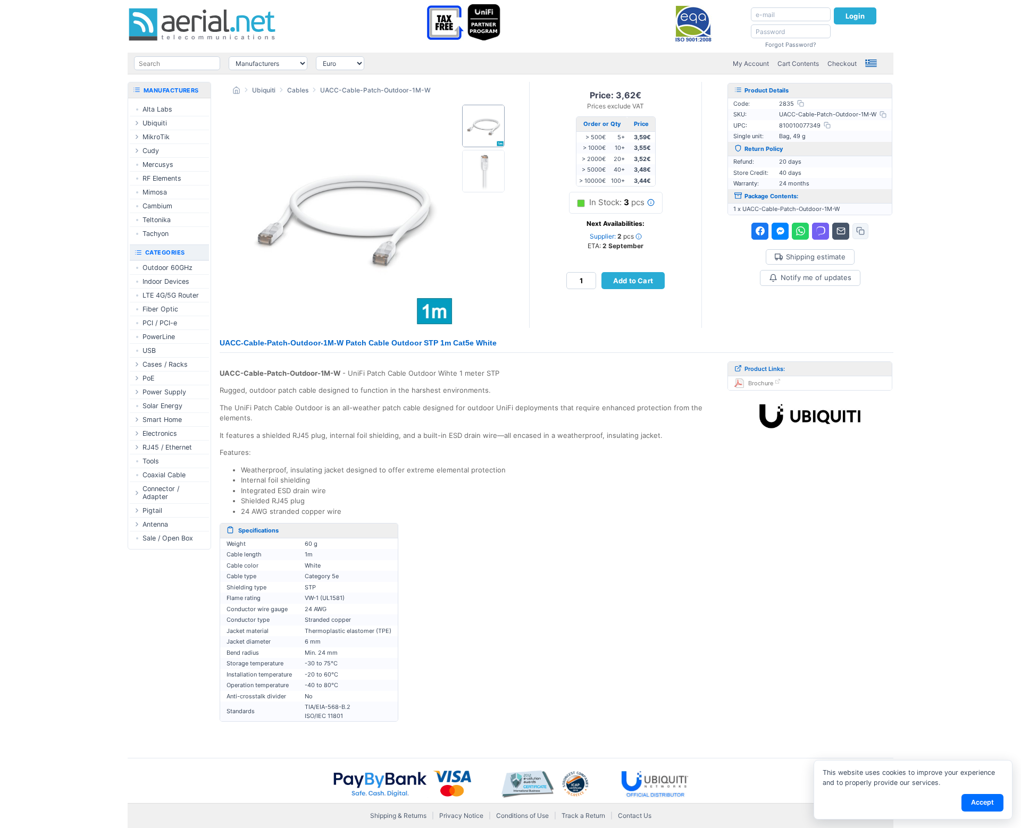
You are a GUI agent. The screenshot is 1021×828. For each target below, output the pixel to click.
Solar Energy (162, 406)
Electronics (160, 433)
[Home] (236, 92)
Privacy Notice (461, 815)
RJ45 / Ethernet (167, 447)
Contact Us (634, 815)
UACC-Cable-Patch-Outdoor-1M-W (375, 90)
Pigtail (152, 510)
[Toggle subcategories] (137, 123)
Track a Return (583, 815)
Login (855, 16)
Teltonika (157, 220)
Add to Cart (633, 280)
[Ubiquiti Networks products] (809, 416)
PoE (148, 378)
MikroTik (156, 137)
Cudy (151, 151)
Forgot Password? (790, 44)
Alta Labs (157, 109)
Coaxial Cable (164, 475)
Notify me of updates (816, 277)
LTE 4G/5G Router (171, 295)
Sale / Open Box (168, 538)
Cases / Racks (165, 364)
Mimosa (155, 192)
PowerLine (159, 337)
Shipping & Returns (398, 815)
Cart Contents (798, 63)
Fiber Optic (160, 309)
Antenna (155, 524)
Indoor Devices (166, 281)
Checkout (842, 63)
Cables (297, 90)
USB (149, 350)
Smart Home (162, 420)
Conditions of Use (522, 815)
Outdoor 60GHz (168, 268)
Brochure (760, 383)
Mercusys (158, 164)
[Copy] (800, 103)
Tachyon (156, 234)
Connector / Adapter (161, 493)
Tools (151, 461)
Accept (982, 802)
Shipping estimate (816, 257)
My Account (751, 63)
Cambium (157, 206)
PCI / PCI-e (160, 323)
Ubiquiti (263, 90)
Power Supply (164, 392)
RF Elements (162, 178)
